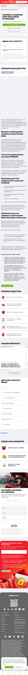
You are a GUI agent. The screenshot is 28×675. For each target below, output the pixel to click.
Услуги (3, 626)
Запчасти (3, 619)
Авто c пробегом (5, 615)
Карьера (16, 615)
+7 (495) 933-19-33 (18, 236)
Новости (16, 612)
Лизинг (3, 631)
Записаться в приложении (14, 28)
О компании (17, 617)
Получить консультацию (14, 31)
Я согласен (9, 667)
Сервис (3, 617)
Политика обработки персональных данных (19, 623)
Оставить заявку (14, 24)
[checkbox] (14, 561)
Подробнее (19, 667)
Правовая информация (20, 619)
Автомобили (4, 612)
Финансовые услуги (19, 627)
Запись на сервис (7, 285)
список (20, 72)
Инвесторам (4, 624)
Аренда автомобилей (19, 625)
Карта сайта (17, 630)
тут (19, 534)
